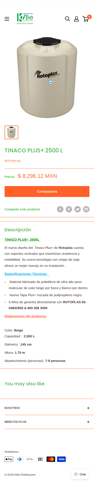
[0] (86, 19)
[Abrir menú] (7, 19)
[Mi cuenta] (76, 18)
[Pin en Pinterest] (69, 209)
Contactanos (47, 191)
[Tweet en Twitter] (77, 209)
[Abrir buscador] (67, 18)
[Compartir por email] (86, 209)
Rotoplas (13, 161)
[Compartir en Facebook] (60, 209)
